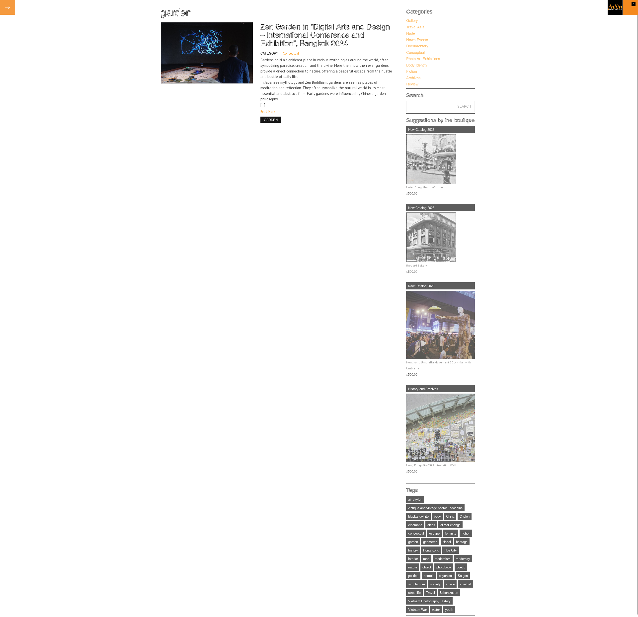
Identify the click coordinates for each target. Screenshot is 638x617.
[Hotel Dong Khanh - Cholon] (440, 159)
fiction (466, 533)
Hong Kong (431, 550)
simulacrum (416, 584)
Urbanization (449, 593)
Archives (413, 77)
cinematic (415, 525)
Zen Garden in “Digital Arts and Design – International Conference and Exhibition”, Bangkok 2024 (325, 34)
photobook (443, 567)
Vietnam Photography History (429, 601)
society (435, 584)
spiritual (465, 584)
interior (413, 559)
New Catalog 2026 (421, 130)
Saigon (463, 576)
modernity (463, 559)
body (437, 516)
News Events (417, 39)
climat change (450, 525)
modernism (443, 559)
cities (431, 525)
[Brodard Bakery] (440, 237)
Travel (430, 593)
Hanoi (447, 542)
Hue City (450, 550)
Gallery (412, 20)
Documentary (417, 45)
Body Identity (416, 65)
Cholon (465, 516)
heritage (462, 542)
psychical (446, 576)
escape (434, 533)
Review (412, 83)
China (450, 516)
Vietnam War (417, 610)
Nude (410, 33)
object (426, 567)
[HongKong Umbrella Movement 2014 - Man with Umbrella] (440, 325)
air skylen (415, 499)
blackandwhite (418, 516)
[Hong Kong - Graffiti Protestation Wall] (440, 428)
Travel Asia (415, 26)
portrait (429, 576)
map (426, 559)
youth (449, 610)
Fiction (411, 71)
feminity (450, 533)
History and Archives (423, 389)
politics (413, 576)
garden (413, 542)
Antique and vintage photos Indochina (435, 508)
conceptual (416, 533)
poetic (461, 567)
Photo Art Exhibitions (423, 58)
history (413, 550)
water (436, 610)
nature (412, 567)
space (450, 584)
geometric (430, 542)
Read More (267, 112)
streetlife (414, 593)
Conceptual (291, 53)
